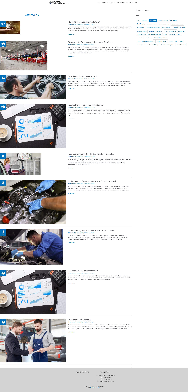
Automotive (71, 24)
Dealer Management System (153, 27)
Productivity (172, 34)
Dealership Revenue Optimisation (83, 271)
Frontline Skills (181, 31)
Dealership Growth (142, 31)
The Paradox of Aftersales (80, 320)
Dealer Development (177, 24)
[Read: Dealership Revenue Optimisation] (33, 291)
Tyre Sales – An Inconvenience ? (82, 76)
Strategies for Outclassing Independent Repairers (90, 42)
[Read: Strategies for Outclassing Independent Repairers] (23, 55)
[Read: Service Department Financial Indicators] (33, 125)
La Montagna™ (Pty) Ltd (95, 387)
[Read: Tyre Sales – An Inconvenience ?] (33, 87)
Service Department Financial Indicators (86, 105)
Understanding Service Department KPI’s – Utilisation (92, 230)
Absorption (144, 20)
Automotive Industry (163, 20)
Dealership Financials (179, 27)
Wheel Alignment (141, 44)
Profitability (139, 37)
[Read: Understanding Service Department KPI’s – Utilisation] (31, 247)
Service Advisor (148, 37)
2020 (138, 20)
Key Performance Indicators (154, 34)
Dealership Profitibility (155, 31)
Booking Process (151, 24)
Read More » (71, 34)
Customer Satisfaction (163, 24)
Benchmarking (173, 20)
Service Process (161, 41)
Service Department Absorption (145, 41)
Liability (165, 34)
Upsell (181, 41)
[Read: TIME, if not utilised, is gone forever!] (10, 27)
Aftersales (153, 20)
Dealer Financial (140, 27)
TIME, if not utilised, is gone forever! (84, 22)
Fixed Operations (170, 31)
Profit (179, 34)
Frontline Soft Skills (141, 34)
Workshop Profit (181, 45)
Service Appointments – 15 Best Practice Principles (91, 154)
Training (170, 41)
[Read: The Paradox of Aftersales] (33, 340)
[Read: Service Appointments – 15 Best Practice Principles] (20, 164)
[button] (114, 2)
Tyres (176, 41)
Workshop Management (167, 45)
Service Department (160, 38)
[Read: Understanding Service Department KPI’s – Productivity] (33, 202)
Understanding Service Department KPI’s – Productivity (92, 181)
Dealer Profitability (166, 27)
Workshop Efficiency (152, 45)
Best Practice (141, 24)
